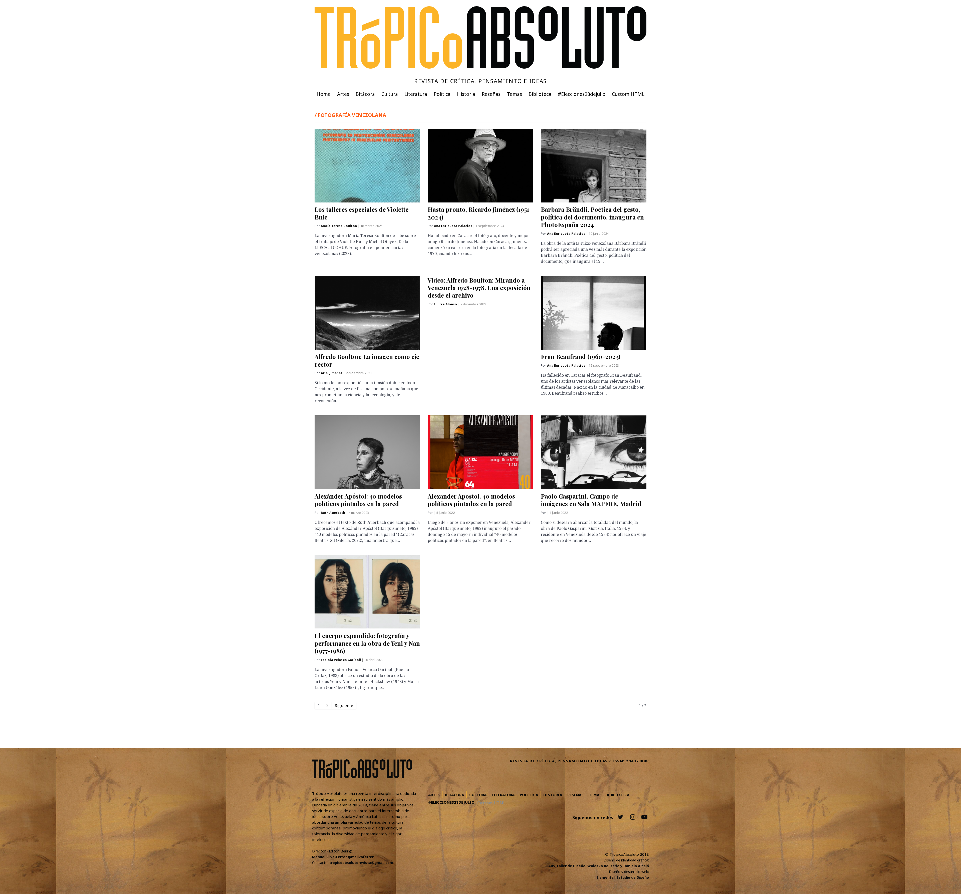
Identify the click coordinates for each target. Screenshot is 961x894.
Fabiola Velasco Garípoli (341, 660)
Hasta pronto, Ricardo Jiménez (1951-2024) (480, 213)
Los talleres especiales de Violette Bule (361, 213)
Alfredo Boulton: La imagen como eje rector (367, 360)
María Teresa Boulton (339, 226)
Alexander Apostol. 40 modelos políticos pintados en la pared (471, 500)
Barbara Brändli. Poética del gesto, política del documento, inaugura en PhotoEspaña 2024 (592, 217)
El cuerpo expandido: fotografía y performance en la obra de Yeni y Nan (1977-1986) (367, 643)
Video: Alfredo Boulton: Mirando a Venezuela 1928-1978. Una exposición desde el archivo (479, 287)
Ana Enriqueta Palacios (453, 226)
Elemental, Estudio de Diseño (622, 877)
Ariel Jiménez (332, 373)
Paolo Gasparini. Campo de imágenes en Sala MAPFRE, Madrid (591, 500)
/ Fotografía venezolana (350, 115)
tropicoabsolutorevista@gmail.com (361, 862)
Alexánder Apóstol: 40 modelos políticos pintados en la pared (358, 500)
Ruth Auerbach (333, 513)
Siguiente (344, 705)
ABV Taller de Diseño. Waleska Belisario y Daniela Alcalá (598, 865)
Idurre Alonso (446, 304)
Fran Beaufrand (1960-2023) (580, 356)
